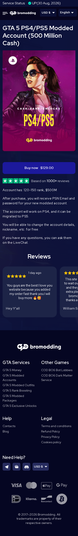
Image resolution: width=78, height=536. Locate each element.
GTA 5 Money (12, 370)
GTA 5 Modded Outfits (18, 385)
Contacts (9, 426)
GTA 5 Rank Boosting (17, 390)
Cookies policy (51, 442)
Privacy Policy (50, 437)
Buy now (39, 168)
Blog (6, 431)
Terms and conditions (56, 426)
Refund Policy (50, 431)
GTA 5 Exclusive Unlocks (19, 406)
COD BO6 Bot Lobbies (56, 370)
